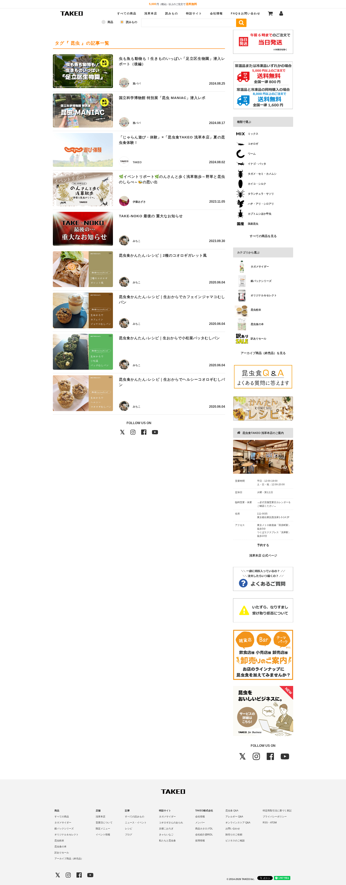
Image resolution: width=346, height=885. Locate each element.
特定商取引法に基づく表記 (277, 810)
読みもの (171, 13)
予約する (263, 545)
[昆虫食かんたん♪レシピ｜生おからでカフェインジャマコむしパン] (83, 311)
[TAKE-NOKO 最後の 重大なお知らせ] (83, 229)
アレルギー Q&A (234, 816)
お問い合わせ (232, 828)
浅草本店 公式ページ (263, 555)
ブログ (128, 834)
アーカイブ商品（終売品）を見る (263, 353)
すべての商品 (126, 13)
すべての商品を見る (263, 236)
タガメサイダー (62, 822)
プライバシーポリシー (275, 816)
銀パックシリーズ (64, 828)
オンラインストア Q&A (237, 822)
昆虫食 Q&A (231, 810)
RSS (265, 822)
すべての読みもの (134, 816)
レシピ (128, 828)
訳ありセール (61, 852)
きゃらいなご (166, 834)
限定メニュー (103, 828)
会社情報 (216, 13)
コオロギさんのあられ (171, 822)
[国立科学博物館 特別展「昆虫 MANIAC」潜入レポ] (83, 111)
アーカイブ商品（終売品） (68, 858)
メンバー (200, 822)
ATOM (273, 822)
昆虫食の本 (60, 846)
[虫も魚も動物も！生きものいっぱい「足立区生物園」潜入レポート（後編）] (83, 72)
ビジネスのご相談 (235, 840)
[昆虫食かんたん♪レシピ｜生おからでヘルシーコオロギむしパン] (83, 393)
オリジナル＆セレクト (66, 834)
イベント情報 (103, 834)
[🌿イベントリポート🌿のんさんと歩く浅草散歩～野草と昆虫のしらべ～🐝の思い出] (83, 190)
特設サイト (194, 13)
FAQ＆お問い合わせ (245, 13)
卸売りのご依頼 (233, 834)
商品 (110, 22)
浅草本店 (150, 13)
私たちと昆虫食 (167, 840)
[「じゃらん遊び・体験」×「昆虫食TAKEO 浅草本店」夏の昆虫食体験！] (83, 150)
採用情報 (200, 840)
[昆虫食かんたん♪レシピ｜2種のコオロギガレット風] (83, 269)
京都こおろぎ (166, 828)
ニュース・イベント (136, 822)
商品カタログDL (204, 828)
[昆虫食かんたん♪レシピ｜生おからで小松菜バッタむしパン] (83, 352)
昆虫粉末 (59, 840)
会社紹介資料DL (204, 834)
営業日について (104, 822)
